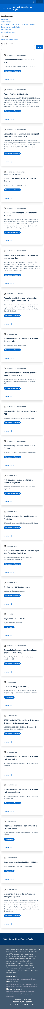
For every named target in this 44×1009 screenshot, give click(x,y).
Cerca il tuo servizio (7, 44)
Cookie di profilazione (15, 989)
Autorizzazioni (6, 21)
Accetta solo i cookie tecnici (22, 1004)
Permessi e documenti (9, 32)
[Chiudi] (39, 949)
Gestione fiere (6, 29)
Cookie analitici (13, 982)
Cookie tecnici (12, 976)
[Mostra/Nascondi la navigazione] (4, 8)
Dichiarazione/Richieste (9, 39)
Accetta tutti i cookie (22, 1002)
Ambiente (4, 19)
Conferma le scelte (22, 999)
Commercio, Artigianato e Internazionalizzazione (18, 24)
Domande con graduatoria (10, 27)
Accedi (39, 2)
